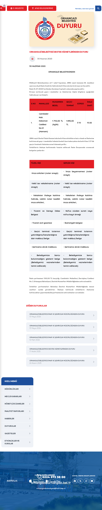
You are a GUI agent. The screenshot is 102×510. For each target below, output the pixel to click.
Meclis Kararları (13, 396)
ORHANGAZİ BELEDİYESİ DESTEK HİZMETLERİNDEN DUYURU (52, 350)
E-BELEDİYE (18, 8)
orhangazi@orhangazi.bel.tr (51, 483)
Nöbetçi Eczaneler (14, 404)
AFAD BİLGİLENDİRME (44, 8)
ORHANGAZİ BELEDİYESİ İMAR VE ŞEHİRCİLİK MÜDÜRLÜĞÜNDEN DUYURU (56, 315)
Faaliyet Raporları (14, 411)
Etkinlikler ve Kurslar (12, 442)
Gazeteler (10, 433)
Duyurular (10, 426)
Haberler (9, 419)
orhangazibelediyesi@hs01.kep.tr (51, 488)
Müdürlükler (12, 389)
